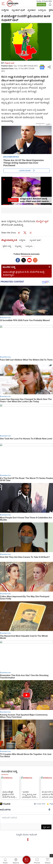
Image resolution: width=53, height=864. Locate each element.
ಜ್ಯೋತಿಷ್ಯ (18, 246)
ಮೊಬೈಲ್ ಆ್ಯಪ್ (42, 221)
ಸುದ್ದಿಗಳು (5, 10)
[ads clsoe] (51, 855)
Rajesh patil (9, 63)
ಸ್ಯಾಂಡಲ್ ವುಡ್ (18, 10)
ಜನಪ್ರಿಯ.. (29, 246)
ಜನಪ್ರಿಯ (42, 10)
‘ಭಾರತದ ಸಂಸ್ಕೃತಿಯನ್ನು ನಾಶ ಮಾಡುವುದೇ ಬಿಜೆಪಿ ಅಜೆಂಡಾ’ (29, 794)
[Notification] (50, 4)
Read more (13, 200)
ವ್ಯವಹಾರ (32, 10)
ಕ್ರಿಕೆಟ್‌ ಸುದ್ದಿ (7, 246)
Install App (41, 4)
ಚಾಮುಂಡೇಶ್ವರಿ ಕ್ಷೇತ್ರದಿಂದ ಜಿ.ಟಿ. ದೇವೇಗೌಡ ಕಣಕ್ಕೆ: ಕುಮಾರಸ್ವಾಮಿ (8, 794)
